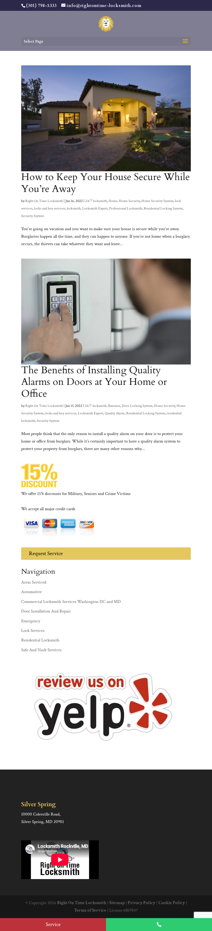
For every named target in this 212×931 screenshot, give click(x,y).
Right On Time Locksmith (44, 201)
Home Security (129, 201)
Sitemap (117, 903)
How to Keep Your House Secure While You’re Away (105, 183)
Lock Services (32, 630)
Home (113, 201)
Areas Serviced (33, 582)
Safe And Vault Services (41, 650)
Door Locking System (137, 406)
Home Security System (157, 201)
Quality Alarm (115, 413)
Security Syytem (32, 216)
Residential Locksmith (40, 640)
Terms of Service (90, 910)
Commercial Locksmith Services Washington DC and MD (71, 601)
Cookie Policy (171, 903)
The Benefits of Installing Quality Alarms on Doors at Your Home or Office (94, 381)
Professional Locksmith (125, 208)
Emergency (30, 621)
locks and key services (49, 208)
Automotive (31, 592)
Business (114, 406)
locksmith (74, 208)
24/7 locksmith (96, 201)
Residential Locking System (163, 208)
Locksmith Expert (95, 208)
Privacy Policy (141, 903)
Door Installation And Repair (46, 611)
